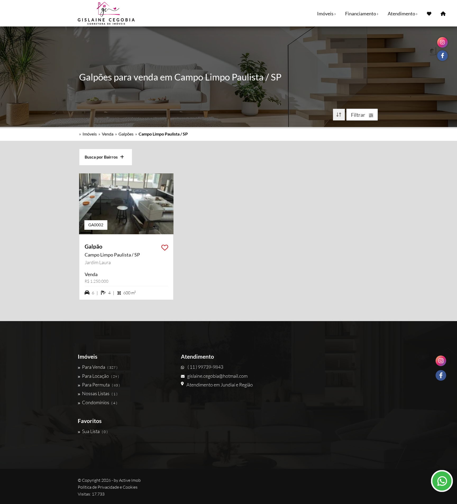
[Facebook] (441, 375)
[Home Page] (443, 13)
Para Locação (100, 376)
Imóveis (90, 133)
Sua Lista (95, 431)
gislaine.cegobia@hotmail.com (217, 376)
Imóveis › (326, 13)
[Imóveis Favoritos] (429, 13)
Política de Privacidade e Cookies (108, 487)
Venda (107, 133)
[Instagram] (441, 361)
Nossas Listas (99, 393)
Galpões (126, 133)
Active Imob (130, 480)
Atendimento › (403, 13)
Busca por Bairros (102, 156)
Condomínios (99, 402)
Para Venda (99, 367)
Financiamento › (361, 13)
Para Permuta (101, 385)
